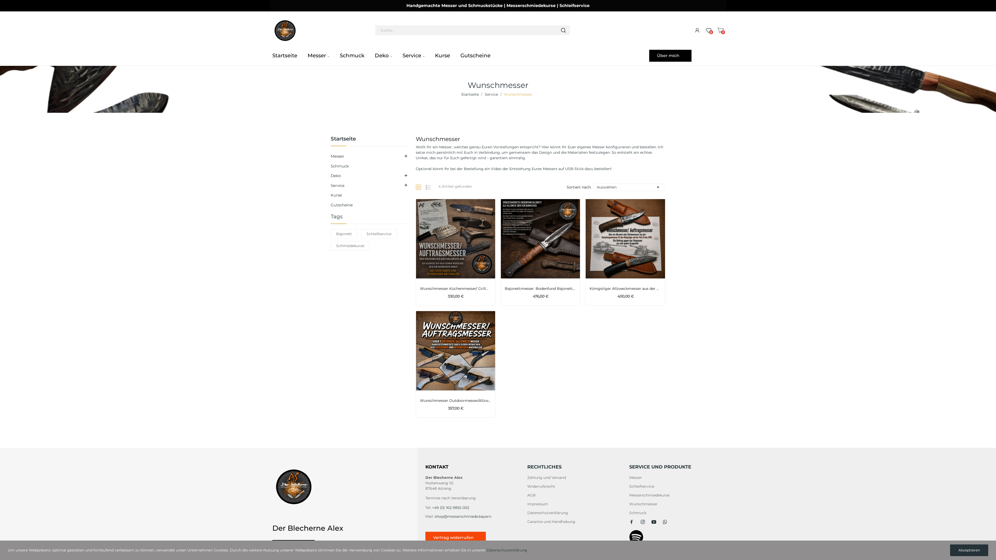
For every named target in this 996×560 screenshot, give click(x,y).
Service (337, 185)
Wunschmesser (643, 504)
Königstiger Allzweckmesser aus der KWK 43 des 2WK (625, 288)
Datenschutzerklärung (547, 512)
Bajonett (344, 234)
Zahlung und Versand (546, 477)
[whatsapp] (665, 522)
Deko (336, 175)
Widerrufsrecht (541, 486)
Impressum (537, 504)
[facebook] (631, 522)
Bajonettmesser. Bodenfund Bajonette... (540, 288)
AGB (531, 495)
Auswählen (629, 187)
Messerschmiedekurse (649, 495)
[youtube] (654, 522)
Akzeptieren (969, 550)
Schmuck (340, 166)
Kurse (336, 195)
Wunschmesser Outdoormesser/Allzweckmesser (455, 400)
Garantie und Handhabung (551, 521)
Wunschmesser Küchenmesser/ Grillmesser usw (455, 288)
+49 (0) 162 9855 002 (450, 507)
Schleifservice (378, 234)
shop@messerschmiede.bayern (463, 516)
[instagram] (642, 522)
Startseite (343, 139)
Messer (337, 156)
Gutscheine (342, 204)
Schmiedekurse (350, 245)
